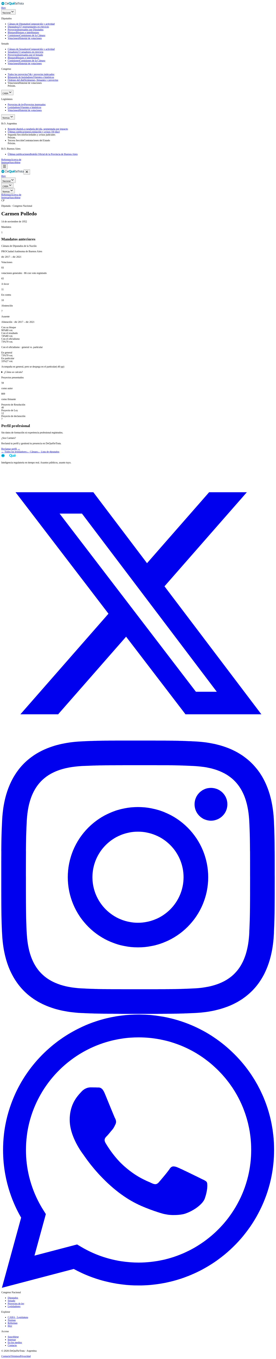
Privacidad (25, 1356)
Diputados (13, 1297)
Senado (11, 1300)
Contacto (12, 1345)
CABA (5, 93)
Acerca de (16, 159)
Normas (6, 118)
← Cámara (32, 451)
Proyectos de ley (16, 1303)
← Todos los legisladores (14, 451)
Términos (15, 1356)
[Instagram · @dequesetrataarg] (138, 1013)
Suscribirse (14, 162)
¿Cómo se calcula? (13, 372)
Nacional (7, 13)
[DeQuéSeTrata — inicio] (12, 5)
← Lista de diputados (48, 451)
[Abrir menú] (4, 166)
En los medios (15, 1342)
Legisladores (14, 1306)
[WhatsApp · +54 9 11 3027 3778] (138, 1287)
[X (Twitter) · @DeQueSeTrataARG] (138, 739)
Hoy (3, 7)
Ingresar (5, 162)
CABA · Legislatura (18, 1317)
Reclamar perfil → (10, 448)
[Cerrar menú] (27, 172)
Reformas (6, 159)
